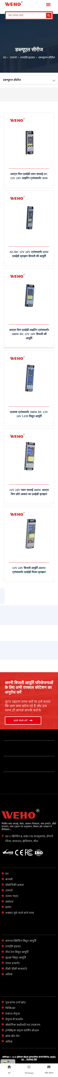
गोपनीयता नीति (31, 1059)
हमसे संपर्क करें (21, 720)
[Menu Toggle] (48, 4)
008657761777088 (18, 740)
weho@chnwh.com (19, 771)
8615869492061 (16, 756)
